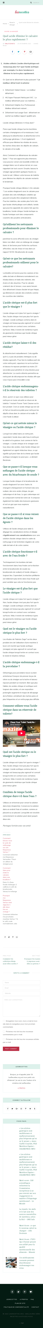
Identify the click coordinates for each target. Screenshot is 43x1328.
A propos (21, 1088)
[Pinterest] (24, 51)
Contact (35, 1307)
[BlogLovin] (31, 1292)
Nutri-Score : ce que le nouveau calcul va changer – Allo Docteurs (27, 1229)
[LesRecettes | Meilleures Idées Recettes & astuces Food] (21, 12)
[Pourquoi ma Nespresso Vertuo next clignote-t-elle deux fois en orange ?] (11, 909)
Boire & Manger (11, 31)
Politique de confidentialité (16, 1307)
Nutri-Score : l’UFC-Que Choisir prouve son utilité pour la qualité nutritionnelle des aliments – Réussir (27, 1246)
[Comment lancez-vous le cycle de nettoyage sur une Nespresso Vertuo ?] (11, 851)
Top (22, 1323)
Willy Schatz (10, 43)
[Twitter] (18, 1292)
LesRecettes (11, 1299)
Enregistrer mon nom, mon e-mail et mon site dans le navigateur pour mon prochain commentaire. (20, 1024)
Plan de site (20, 1303)
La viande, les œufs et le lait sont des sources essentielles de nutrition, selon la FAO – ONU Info (27, 1214)
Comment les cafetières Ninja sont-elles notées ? (10, 961)
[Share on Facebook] (12, 51)
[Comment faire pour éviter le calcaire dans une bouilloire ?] (11, 880)
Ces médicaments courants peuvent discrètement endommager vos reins (26, 1263)
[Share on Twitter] (18, 51)
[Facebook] (12, 1292)
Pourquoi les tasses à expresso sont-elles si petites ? (32, 961)
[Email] (30, 51)
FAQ (32, 1299)
